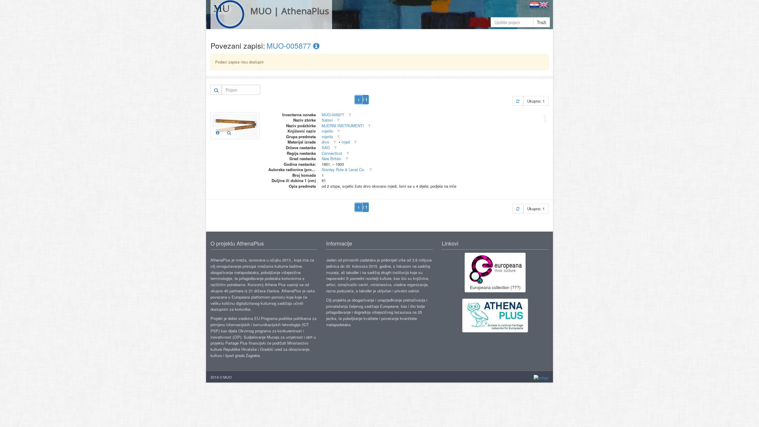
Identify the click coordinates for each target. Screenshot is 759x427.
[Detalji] (217, 133)
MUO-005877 (290, 45)
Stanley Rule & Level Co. (343, 169)
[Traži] (216, 89)
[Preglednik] (229, 133)
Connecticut (332, 153)
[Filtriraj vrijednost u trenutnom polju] (350, 115)
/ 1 (365, 99)
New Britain (331, 158)
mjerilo (327, 131)
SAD (326, 147)
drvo (325, 142)
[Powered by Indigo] (541, 377)
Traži (541, 22)
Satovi (327, 120)
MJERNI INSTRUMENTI (343, 125)
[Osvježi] (517, 101)
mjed (346, 142)
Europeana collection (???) (495, 287)
